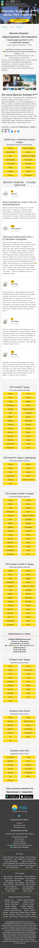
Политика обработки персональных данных (19, 845)
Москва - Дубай (19, 912)
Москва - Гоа (20, 914)
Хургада (10, 409)
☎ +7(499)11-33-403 (12, 645)
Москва (10, 148)
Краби (28, 428)
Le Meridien (28, 772)
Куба (28, 444)
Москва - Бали (7, 916)
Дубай (10, 417)
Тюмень (10, 175)
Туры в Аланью (8, 876)
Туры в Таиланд (30, 857)
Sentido (28, 725)
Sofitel (28, 757)
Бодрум (28, 401)
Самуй (10, 428)
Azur (10, 740)
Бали (28, 447)
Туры (7, 1)
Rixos (28, 666)
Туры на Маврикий (9, 863)
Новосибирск (10, 160)
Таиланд (10, 424)
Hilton (28, 736)
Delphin (28, 685)
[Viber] (6, 131)
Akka (10, 701)
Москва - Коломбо (9, 914)
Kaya (28, 677)
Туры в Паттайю (8, 884)
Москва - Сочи (9, 900)
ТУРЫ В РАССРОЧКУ (19, 20)
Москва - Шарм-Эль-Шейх (12, 910)
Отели (12, 1)
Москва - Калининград (12, 902)
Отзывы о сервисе (19, 841)
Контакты (19, 823)
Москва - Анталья (28, 904)
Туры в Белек (18, 876)
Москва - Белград (30, 916)
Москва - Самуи (8, 912)
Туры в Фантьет (31, 884)
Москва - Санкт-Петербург (26, 900)
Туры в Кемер (8, 878)
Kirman (10, 677)
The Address (10, 757)
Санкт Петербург (28, 148)
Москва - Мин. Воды (11, 904)
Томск (28, 171)
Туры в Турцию (19, 857)
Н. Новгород (10, 163)
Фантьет (10, 440)
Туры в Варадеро (28, 887)
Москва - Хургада (11, 908)
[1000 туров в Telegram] (19, 816)
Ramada (10, 765)
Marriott (10, 772)
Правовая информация (19, 843)
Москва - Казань (29, 902)
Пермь (28, 167)
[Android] (13, 796)
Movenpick (28, 733)
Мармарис (10, 405)
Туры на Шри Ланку (19, 859)
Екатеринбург (10, 152)
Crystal (10, 689)
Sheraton (10, 725)
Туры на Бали (27, 891)
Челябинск (28, 175)
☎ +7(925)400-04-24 (27, 645)
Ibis (10, 776)
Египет (28, 405)
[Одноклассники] (15, 131)
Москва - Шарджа (30, 912)
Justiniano (10, 681)
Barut (28, 689)
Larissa (28, 674)
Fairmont (10, 780)
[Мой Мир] (19, 131)
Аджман (28, 417)
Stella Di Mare (28, 721)
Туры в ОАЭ (29, 867)
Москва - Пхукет (29, 910)
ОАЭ (10, 413)
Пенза (10, 167)
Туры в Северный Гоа (11, 889)
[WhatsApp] (3, 131)
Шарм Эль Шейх (28, 409)
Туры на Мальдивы (11, 861)
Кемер (28, 397)
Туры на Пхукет (31, 882)
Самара (10, 171)
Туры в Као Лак (20, 884)
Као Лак (10, 432)
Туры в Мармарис (30, 876)
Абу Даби (28, 413)
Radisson (10, 729)
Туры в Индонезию (30, 865)
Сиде (10, 401)
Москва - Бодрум (10, 906)
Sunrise (10, 721)
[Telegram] (9, 131)
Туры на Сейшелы (28, 861)
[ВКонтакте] (12, 131)
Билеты (18, 1)
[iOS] (26, 796)
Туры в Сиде (11, 891)
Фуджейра (28, 420)
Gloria (28, 681)
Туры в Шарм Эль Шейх (13, 880)
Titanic (10, 666)
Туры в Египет (7, 859)
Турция (10, 393)
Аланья (28, 393)
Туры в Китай (20, 863)
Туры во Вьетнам (30, 863)
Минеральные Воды (28, 156)
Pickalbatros (28, 729)
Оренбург (28, 163)
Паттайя (28, 424)
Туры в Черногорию (12, 867)
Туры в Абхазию (8, 857)
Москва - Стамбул (18, 916)
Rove (28, 761)
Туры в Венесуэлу (8, 865)
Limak (10, 674)
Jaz (10, 736)
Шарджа (10, 420)
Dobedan (10, 685)
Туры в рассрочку (19, 839)
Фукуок (28, 440)
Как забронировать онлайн (19, 837)
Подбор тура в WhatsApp (20, 847)
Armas (10, 697)
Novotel (10, 733)
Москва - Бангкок (28, 908)
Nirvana (10, 670)
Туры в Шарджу (8, 882)
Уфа (10, 156)
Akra (28, 697)
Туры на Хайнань (11, 887)
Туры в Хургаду (31, 878)
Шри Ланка (10, 444)
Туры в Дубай (29, 880)
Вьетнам (10, 436)
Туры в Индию (19, 865)
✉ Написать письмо (19, 827)
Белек (10, 397)
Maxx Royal (28, 670)
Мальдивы (10, 447)
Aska (28, 693)
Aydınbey (10, 693)
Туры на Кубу (31, 859)
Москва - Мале (31, 914)
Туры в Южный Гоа (28, 889)
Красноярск (28, 160)
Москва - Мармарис (27, 906)
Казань (28, 152)
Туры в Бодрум (19, 878)
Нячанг (28, 436)
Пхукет (28, 432)
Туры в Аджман (19, 882)
